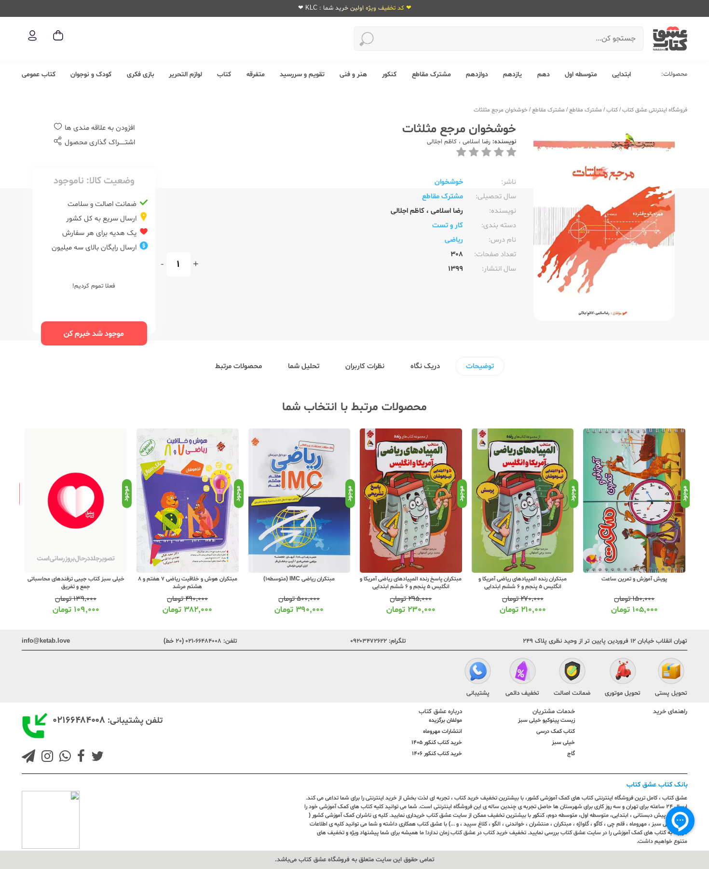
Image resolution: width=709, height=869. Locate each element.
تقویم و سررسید (302, 74)
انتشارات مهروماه (442, 731)
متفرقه (255, 74)
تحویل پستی (671, 693)
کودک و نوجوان (90, 74)
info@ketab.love (46, 641)
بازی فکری (140, 74)
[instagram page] (45, 757)
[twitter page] (95, 757)
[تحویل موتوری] (623, 672)
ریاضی (454, 240)
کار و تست (447, 226)
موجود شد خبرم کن (94, 334)
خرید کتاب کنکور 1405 (436, 742)
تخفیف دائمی (522, 693)
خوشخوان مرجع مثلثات (501, 110)
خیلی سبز (563, 742)
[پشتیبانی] (477, 672)
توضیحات (480, 366)
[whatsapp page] (63, 757)
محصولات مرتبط (238, 366)
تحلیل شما (303, 366)
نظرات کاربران (364, 366)
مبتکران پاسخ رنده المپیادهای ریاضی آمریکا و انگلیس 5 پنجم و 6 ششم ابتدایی (411, 583)
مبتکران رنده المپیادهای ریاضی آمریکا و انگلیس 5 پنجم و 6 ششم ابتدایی (522, 583)
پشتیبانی (478, 693)
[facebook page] (79, 757)
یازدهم (512, 74)
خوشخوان (449, 182)
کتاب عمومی (38, 74)
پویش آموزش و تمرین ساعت (634, 579)
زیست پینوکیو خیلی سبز (546, 720)
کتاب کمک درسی (555, 731)
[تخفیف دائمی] (522, 672)
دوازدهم (477, 74)
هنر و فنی (353, 74)
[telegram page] (28, 757)
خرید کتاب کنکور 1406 (437, 754)
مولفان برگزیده (445, 720)
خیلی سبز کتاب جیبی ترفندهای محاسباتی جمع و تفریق (75, 583)
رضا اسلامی (476, 142)
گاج (571, 754)
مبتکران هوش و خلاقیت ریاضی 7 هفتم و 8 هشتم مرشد (187, 583)
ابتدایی (621, 74)
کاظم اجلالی (442, 142)
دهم (543, 74)
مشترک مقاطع (431, 74)
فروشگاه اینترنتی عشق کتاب (654, 110)
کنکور (389, 74)
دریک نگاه (425, 366)
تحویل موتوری (623, 693)
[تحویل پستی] (671, 672)
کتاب (224, 74)
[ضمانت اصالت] (572, 672)
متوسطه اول (581, 74)
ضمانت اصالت (572, 693)
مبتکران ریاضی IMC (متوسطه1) (299, 579)
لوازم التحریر (185, 74)
